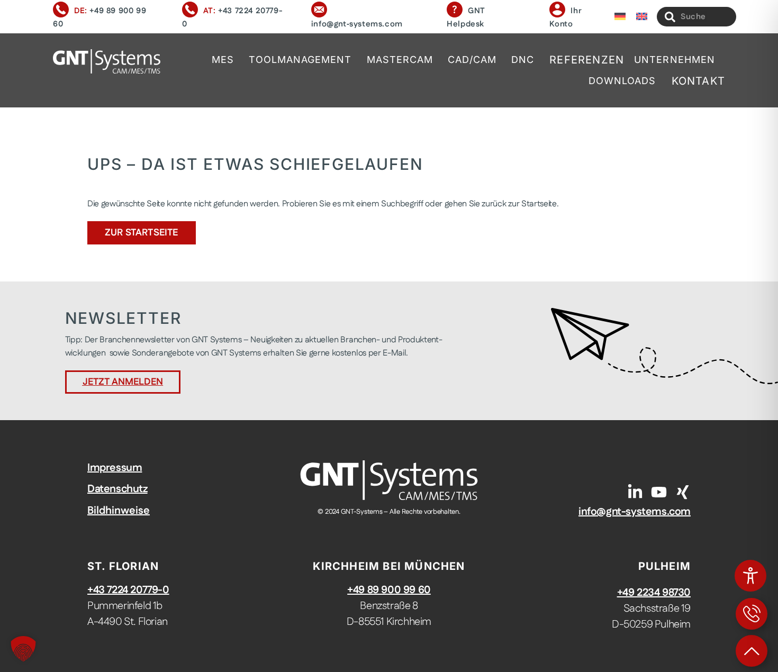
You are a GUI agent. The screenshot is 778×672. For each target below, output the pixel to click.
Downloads (622, 80)
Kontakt (698, 81)
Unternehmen (674, 59)
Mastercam (400, 59)
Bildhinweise (118, 510)
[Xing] (683, 492)
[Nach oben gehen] (751, 651)
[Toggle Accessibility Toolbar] (750, 576)
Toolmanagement (300, 59)
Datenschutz (117, 489)
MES (223, 59)
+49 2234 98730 (654, 592)
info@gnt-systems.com (634, 511)
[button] (23, 648)
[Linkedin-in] (635, 492)
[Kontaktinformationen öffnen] (751, 614)
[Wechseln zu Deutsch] (620, 17)
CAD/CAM (472, 59)
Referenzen (586, 59)
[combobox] (696, 16)
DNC (522, 59)
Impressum (114, 467)
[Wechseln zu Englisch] (642, 17)
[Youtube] (659, 492)
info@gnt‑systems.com (357, 24)
